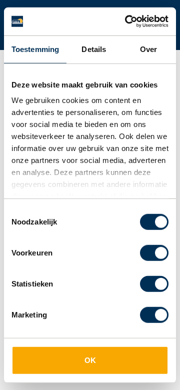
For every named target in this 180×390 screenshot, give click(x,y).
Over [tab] (148, 48)
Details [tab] (94, 48)
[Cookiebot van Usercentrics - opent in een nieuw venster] (127, 21)
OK (90, 360)
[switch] (154, 252)
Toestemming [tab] (35, 48)
